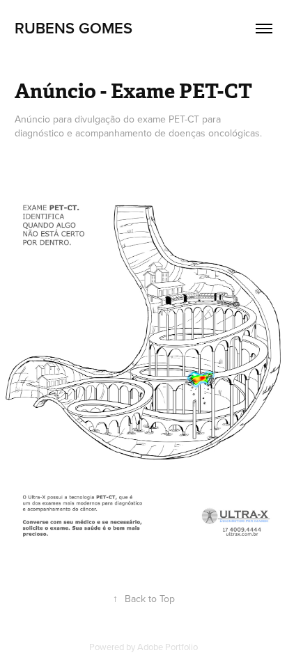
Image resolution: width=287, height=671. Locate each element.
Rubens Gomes (73, 28)
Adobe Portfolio (167, 646)
